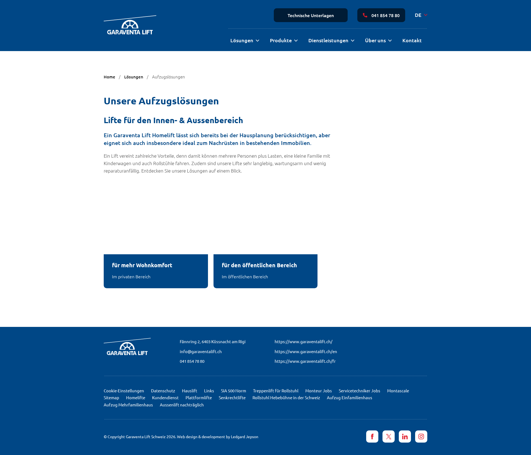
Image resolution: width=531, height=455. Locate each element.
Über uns (375, 40)
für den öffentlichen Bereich (259, 265)
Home (109, 77)
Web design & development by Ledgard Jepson (217, 436)
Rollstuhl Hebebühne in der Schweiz (286, 397)
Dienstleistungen (328, 40)
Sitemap (111, 397)
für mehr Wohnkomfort (142, 265)
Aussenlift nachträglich (182, 404)
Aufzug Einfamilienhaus (349, 397)
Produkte (281, 40)
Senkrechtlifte (232, 397)
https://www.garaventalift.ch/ (303, 341)
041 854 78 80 (385, 15)
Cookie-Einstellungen (124, 390)
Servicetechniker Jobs (359, 390)
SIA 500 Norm (233, 390)
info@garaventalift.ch (201, 351)
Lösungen (241, 40)
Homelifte (135, 397)
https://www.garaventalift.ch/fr (305, 361)
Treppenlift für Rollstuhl (275, 390)
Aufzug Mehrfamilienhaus (128, 404)
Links (209, 390)
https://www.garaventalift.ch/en (306, 351)
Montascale (398, 390)
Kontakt (412, 40)
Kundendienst (165, 397)
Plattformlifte (199, 397)
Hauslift (189, 390)
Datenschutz (163, 390)
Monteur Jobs (318, 390)
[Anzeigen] (257, 40)
